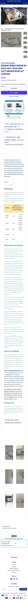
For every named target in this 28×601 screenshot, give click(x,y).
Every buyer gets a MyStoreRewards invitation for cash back (7, 543)
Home (2, 28)
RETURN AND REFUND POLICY (14, 570)
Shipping (3, 80)
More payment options (14, 96)
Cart (26, 3)
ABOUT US (14, 566)
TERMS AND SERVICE (14, 568)
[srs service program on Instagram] (17, 579)
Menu (4, 3)
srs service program (13, 593)
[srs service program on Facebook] (11, 579)
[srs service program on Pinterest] (14, 579)
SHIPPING (14, 572)
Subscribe (23, 589)
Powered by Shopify (22, 593)
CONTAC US (14, 565)
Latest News (14, 557)
